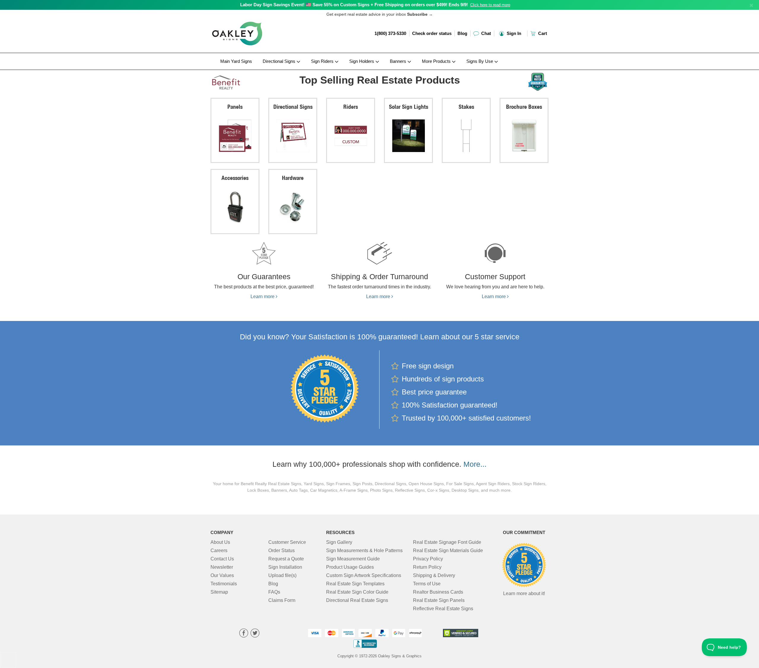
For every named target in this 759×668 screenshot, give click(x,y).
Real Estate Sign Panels (439, 600)
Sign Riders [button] (323, 61)
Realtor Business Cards (438, 592)
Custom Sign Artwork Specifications (363, 575)
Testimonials (224, 583)
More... (475, 464)
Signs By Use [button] (480, 61)
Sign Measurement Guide (353, 558)
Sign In (513, 33)
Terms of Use (427, 583)
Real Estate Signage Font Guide (447, 542)
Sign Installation (285, 567)
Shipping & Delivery (434, 575)
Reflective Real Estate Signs (443, 608)
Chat (485, 33)
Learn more (263, 296)
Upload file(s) (282, 575)
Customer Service (287, 542)
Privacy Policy (428, 558)
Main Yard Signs (236, 61)
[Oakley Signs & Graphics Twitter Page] (255, 633)
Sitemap (219, 592)
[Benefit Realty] (249, 81)
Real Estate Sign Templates (355, 583)
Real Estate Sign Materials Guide (448, 550)
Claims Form (281, 600)
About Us (220, 542)
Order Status (281, 550)
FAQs (274, 592)
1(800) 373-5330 (390, 33)
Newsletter (222, 567)
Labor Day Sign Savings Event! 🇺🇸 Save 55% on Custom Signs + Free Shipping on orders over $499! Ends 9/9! (354, 4)
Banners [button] (398, 61)
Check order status (432, 33)
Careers (219, 550)
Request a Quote (286, 558)
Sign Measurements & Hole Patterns (364, 550)
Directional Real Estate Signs (357, 600)
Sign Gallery (339, 542)
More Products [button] (437, 61)
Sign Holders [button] (362, 61)
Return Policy (427, 567)
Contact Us (222, 558)
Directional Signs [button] (279, 61)
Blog (462, 33)
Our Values (222, 575)
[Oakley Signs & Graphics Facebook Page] (244, 633)
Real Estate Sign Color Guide (357, 592)
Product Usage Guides (350, 567)
